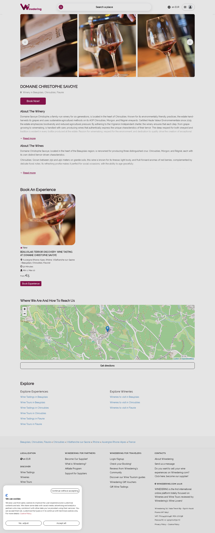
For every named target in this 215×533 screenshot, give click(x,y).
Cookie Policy (25, 513)
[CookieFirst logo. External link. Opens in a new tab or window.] (7, 495)
